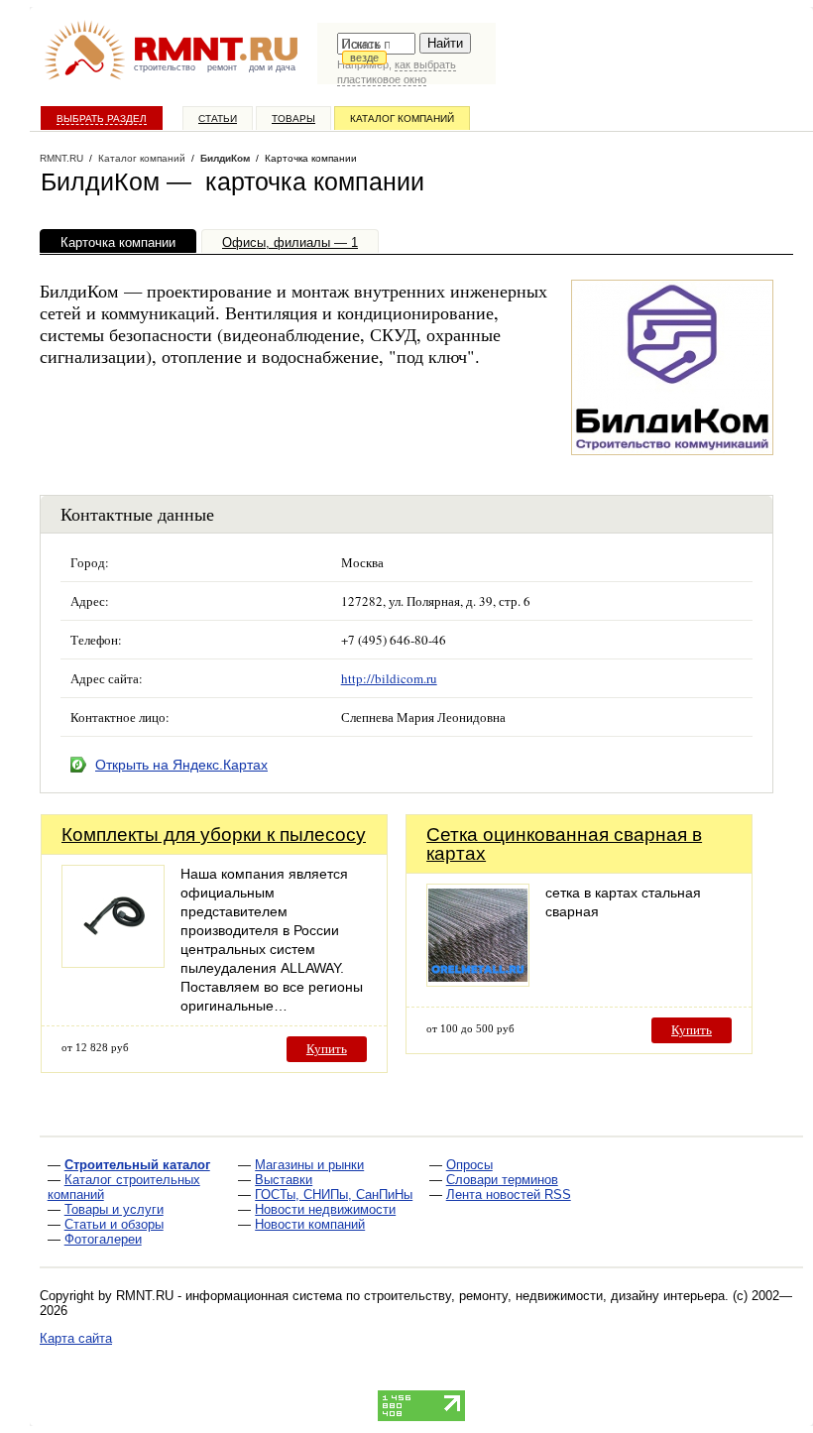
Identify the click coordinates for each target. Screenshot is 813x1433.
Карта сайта (76, 1338)
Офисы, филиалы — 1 (290, 242)
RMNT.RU (61, 158)
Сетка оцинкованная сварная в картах (564, 844)
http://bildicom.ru (389, 678)
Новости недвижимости (325, 1209)
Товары (293, 118)
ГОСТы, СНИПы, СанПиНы (333, 1194)
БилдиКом (225, 158)
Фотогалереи (103, 1239)
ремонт (222, 67)
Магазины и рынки (309, 1164)
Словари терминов (502, 1179)
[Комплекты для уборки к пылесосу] (113, 962)
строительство (164, 67)
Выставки (283, 1179)
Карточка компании (117, 242)
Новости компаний (310, 1224)
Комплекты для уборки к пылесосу (213, 834)
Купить (326, 1048)
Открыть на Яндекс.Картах (181, 765)
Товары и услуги (114, 1209)
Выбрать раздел (102, 118)
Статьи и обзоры (114, 1224)
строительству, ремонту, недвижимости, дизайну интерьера (544, 1295)
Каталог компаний (402, 118)
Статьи (217, 118)
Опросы (469, 1164)
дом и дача (272, 67)
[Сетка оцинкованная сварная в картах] (477, 981)
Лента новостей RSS (508, 1194)
